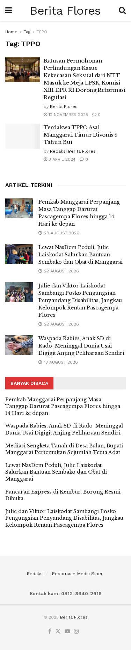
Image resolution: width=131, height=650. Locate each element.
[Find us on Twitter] (58, 632)
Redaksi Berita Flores (73, 151)
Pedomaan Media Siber (77, 573)
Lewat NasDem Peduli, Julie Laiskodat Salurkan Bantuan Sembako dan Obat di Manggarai (80, 254)
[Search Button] (122, 10)
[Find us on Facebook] (49, 632)
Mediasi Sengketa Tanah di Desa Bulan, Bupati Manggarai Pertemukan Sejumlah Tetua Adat (64, 449)
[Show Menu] (8, 10)
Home (11, 31)
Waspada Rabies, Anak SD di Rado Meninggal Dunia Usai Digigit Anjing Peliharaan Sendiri (81, 345)
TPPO (42, 31)
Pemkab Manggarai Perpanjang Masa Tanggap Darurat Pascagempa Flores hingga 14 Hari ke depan (62, 406)
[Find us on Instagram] (76, 632)
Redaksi (35, 573)
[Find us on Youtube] (67, 632)
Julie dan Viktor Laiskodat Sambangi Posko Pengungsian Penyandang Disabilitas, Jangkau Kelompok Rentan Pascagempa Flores (80, 300)
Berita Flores (65, 10)
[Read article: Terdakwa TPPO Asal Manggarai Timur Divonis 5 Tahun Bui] (22, 136)
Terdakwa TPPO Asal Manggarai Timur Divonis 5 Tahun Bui (81, 134)
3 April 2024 (61, 159)
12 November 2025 (67, 114)
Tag (27, 31)
